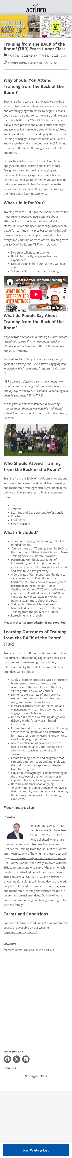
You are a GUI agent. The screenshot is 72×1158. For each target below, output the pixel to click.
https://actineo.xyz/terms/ (20, 932)
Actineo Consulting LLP (21, 881)
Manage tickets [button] (36, 1076)
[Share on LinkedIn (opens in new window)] (26, 1059)
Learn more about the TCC (39, 600)
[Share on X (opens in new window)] (16, 1059)
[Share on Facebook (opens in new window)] (7, 1059)
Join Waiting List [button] (36, 1150)
